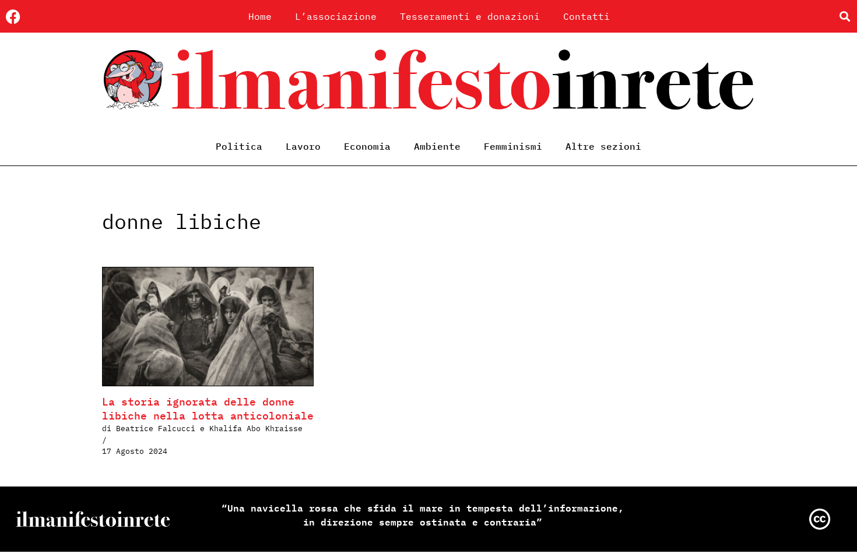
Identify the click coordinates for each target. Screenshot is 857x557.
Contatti (586, 16)
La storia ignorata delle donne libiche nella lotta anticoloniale (208, 408)
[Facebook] (13, 16)
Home (260, 16)
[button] (844, 16)
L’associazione (336, 16)
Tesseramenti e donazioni (470, 16)
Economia (367, 146)
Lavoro (303, 146)
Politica (239, 146)
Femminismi (513, 146)
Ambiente (437, 146)
